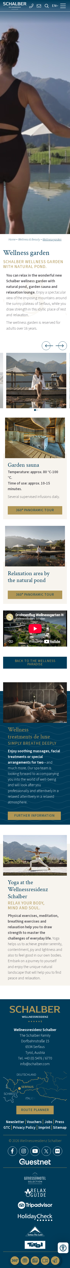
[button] (36, 380)
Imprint (44, 1127)
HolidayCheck (35, 1217)
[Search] (46, 6)
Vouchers (34, 1121)
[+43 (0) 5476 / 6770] (31, 6)
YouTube (35, 1151)
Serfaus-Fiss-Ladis (35, 1231)
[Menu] (63, 6)
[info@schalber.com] (39, 6)
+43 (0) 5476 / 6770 (38, 1058)
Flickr (57, 1151)
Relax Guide (35, 1193)
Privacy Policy (24, 1127)
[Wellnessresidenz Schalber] (14, 6)
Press (59, 1121)
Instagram (23, 1151)
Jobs (48, 1121)
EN (54, 5)
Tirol (35, 1245)
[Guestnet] (35, 1162)
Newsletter (15, 1121)
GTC (7, 1127)
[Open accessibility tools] (63, 1247)
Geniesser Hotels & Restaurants (35, 1178)
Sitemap (59, 1127)
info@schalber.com (35, 1063)
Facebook (12, 1151)
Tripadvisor (35, 1205)
